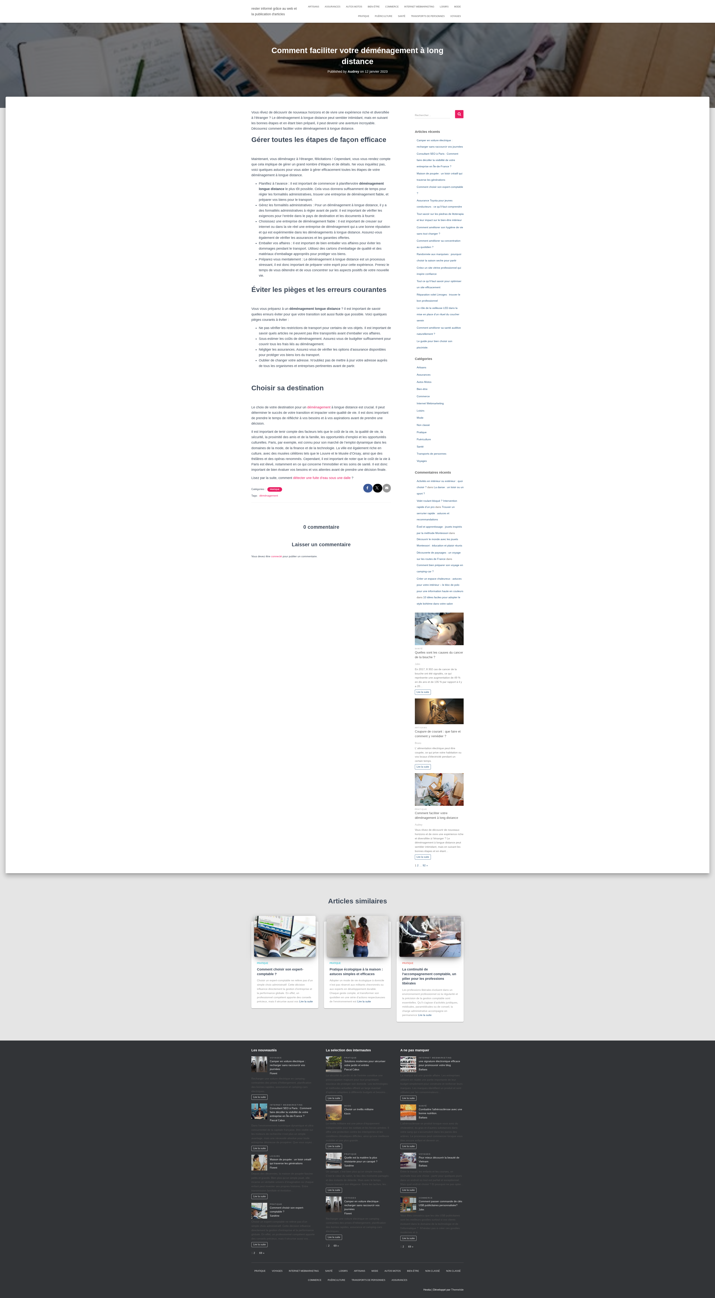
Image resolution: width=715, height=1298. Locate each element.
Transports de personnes (428, 16)
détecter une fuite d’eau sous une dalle (322, 478)
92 (424, 865)
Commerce (392, 6)
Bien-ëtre (374, 6)
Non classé (423, 424)
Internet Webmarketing (419, 6)
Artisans (313, 6)
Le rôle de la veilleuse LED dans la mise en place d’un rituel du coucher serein (438, 314)
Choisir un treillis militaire (359, 1109)
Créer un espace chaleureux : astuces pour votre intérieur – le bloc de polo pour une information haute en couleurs (440, 585)
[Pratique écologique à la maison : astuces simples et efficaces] (357, 936)
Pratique (363, 16)
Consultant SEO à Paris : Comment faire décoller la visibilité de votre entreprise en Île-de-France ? (437, 160)
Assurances (332, 6)
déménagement (319, 407)
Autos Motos (354, 6)
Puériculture (383, 16)
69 (260, 1252)
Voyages (455, 16)
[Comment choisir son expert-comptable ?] (285, 936)
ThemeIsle (457, 1289)
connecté (276, 556)
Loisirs (444, 6)
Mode (457, 6)
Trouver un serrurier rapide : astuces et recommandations (436, 513)
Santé (401, 16)
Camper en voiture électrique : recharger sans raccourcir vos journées (288, 1065)
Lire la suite (423, 692)
